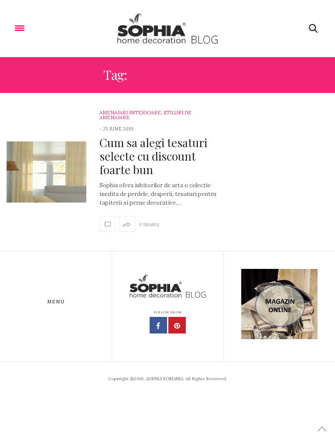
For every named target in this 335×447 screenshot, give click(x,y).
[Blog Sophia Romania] (167, 28)
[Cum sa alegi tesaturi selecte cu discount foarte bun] (46, 172)
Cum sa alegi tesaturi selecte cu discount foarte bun (153, 156)
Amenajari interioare (130, 113)
